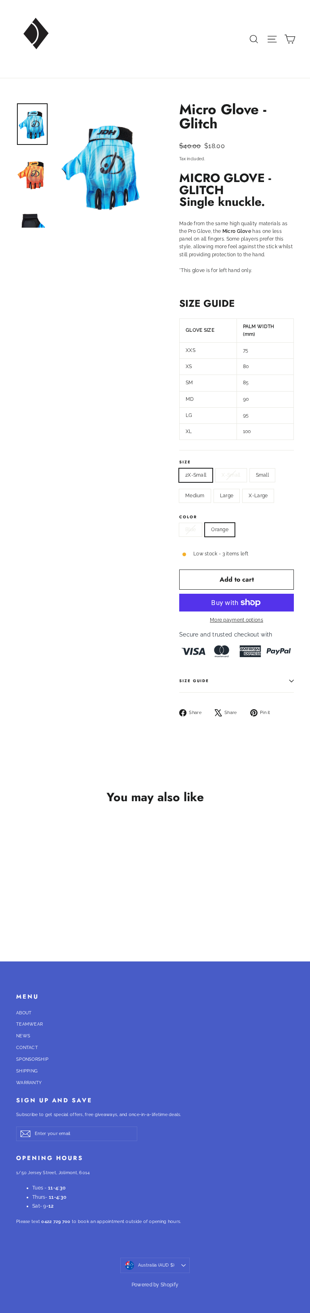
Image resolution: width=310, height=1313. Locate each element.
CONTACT (27, 1047)
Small (262, 475)
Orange (219, 529)
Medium (195, 495)
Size (185, 463)
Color (188, 517)
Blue (190, 529)
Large (227, 495)
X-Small (231, 475)
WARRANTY (29, 1082)
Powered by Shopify (155, 1285)
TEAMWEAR (29, 1024)
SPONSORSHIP (32, 1059)
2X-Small (195, 475)
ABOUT (24, 1013)
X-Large (258, 495)
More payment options (236, 620)
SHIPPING (27, 1071)
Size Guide (194, 681)
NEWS (23, 1036)
